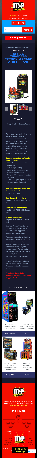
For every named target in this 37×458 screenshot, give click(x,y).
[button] (20, 452)
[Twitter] (13, 411)
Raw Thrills (18, 50)
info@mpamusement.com (18, 405)
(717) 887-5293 (22, 15)
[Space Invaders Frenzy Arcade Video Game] (14, 109)
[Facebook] (16, 411)
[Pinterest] (20, 411)
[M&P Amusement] (18, 6)
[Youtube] (23, 410)
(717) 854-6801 (28, 403)
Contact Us (29, 451)
